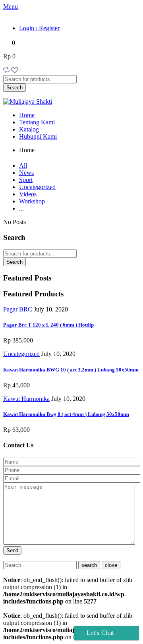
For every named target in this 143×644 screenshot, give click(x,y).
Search (14, 88)
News (26, 172)
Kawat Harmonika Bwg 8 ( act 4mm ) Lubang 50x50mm (66, 414)
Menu (10, 6)
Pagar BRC (17, 309)
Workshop (32, 201)
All (23, 165)
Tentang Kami (37, 122)
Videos (28, 194)
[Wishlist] (14, 71)
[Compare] (6, 71)
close (111, 565)
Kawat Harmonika (26, 398)
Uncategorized (37, 187)
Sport (26, 179)
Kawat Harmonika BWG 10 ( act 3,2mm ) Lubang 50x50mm (71, 370)
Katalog (29, 129)
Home (27, 115)
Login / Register (39, 28)
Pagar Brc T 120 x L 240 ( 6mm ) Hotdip (48, 325)
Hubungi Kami (38, 136)
